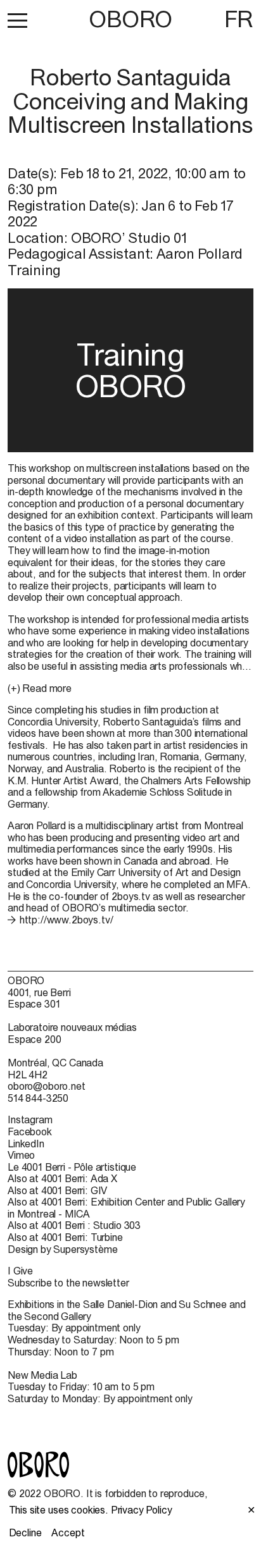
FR (238, 19)
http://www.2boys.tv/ (66, 919)
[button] (17, 20)
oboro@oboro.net (47, 1086)
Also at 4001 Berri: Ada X (62, 1178)
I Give (20, 1270)
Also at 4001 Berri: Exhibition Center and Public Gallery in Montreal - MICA (126, 1207)
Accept (67, 1532)
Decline (25, 1532)
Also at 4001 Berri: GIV (57, 1190)
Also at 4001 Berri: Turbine (65, 1237)
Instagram (30, 1119)
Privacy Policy (141, 1509)
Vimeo (21, 1155)
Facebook (30, 1131)
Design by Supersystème (62, 1249)
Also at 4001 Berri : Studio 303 (74, 1225)
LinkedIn (26, 1143)
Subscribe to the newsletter (68, 1282)
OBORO (130, 19)
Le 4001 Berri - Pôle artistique (72, 1167)
